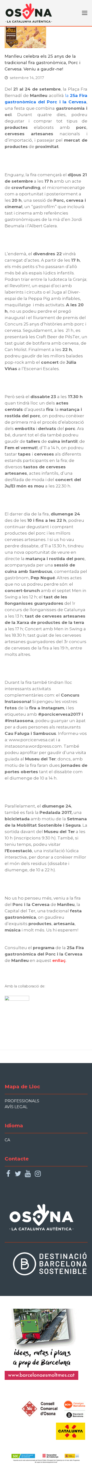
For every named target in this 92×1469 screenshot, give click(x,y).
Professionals (22, 1101)
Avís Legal (16, 1107)
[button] (84, 13)
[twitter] (18, 1173)
